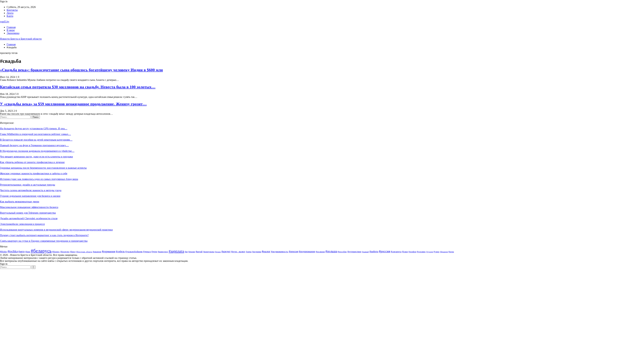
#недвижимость (279, 251)
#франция (444, 252)
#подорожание (307, 251)
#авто (21, 251)
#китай (199, 251)
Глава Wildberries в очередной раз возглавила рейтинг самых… (35, 134)
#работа (373, 251)
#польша (331, 251)
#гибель (120, 251)
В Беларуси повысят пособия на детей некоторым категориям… (36, 139)
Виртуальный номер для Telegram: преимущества (28, 212)
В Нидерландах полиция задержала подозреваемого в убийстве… (37, 151)
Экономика (13, 33)
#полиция (320, 252)
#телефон (412, 252)
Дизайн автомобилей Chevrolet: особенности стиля (28, 218)
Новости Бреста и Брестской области (21, 38)
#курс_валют (238, 251)
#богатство (64, 252)
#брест (73, 252)
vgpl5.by (4, 21)
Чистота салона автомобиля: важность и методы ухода (30, 190)
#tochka (13, 251)
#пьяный (365, 252)
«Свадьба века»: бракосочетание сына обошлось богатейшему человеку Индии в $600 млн (81, 70)
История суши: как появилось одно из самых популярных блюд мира (39, 179)
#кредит (226, 251)
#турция (429, 252)
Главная (11, 27)
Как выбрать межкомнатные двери (19, 201)
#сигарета (396, 251)
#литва (249, 252)
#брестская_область (84, 252)
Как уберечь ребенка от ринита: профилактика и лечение (32, 162)
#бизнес (56, 252)
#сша (405, 251)
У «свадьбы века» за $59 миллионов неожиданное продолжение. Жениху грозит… (73, 104)
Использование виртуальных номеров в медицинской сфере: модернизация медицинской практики (56, 229)
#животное (163, 252)
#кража (218, 252)
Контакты (12, 10)
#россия (384, 251)
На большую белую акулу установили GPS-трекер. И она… (33, 128)
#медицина (256, 252)
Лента (10, 13)
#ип (186, 252)
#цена (451, 252)
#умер (436, 251)
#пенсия (293, 251)
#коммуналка (208, 252)
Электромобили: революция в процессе (22, 224)
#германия (108, 251)
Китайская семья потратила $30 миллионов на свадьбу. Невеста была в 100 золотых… (77, 87)
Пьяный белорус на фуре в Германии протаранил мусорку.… (34, 145)
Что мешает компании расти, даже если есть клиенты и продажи (36, 156)
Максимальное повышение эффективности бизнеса (29, 207)
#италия (191, 252)
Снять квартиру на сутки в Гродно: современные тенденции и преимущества (43, 240)
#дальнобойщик (134, 251)
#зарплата (176, 251)
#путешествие (354, 251)
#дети (154, 251)
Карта (10, 16)
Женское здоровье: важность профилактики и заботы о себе (33, 173)
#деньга (147, 251)
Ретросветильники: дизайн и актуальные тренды (27, 184)
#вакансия (97, 252)
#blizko (3, 251)
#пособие (342, 251)
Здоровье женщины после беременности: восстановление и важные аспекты (43, 167)
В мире (11, 30)
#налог (266, 251)
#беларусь (41, 250)
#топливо (421, 251)
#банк (27, 252)
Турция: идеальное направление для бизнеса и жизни (30, 196)
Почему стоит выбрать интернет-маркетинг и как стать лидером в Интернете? (44, 235)
